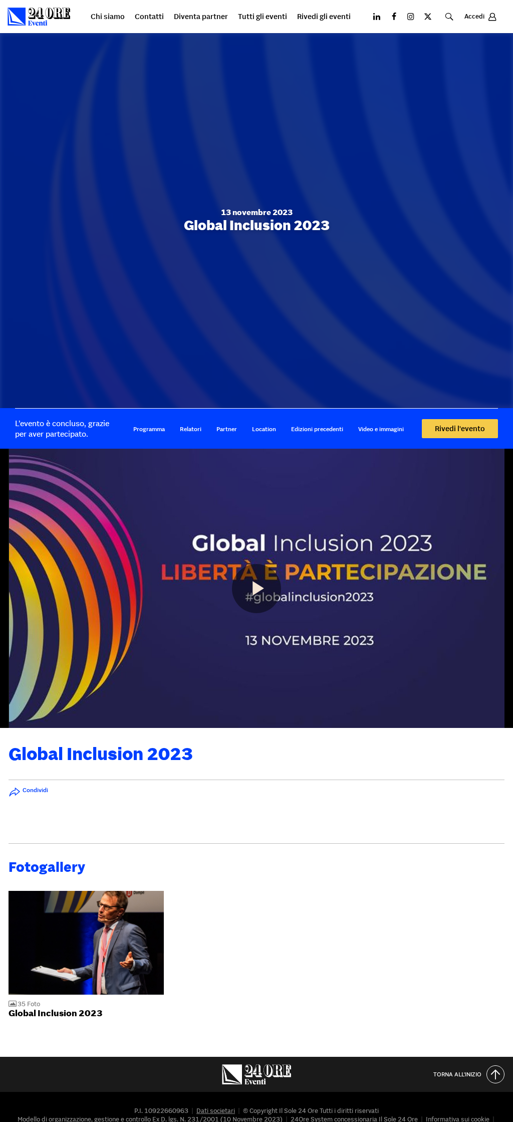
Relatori (190, 429)
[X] (428, 17)
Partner (226, 429)
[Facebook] (394, 17)
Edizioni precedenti (317, 429)
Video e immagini (381, 429)
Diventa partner (201, 17)
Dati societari (215, 1110)
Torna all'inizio (457, 1074)
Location (264, 429)
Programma (149, 429)
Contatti (149, 17)
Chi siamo (108, 17)
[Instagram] (411, 17)
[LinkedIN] (377, 17)
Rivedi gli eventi (324, 17)
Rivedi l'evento (460, 428)
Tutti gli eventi (262, 17)
